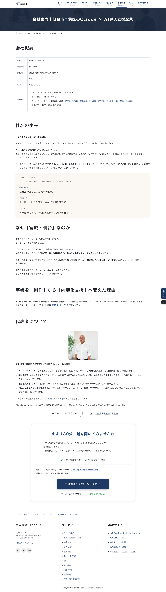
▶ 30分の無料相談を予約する (104, 413)
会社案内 (67, 565)
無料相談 (164, 293)
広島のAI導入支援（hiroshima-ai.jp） (126, 533)
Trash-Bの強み (70, 556)
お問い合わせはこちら (24, 543)
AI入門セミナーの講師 (55, 399)
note (29, 550)
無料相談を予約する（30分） (83, 484)
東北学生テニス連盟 (88, 101)
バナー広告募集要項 (72, 579)
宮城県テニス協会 (72, 101)
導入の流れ (68, 547)
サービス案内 (69, 533)
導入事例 (67, 551)
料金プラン (68, 542)
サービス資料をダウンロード (73, 494)
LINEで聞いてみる (97, 494)
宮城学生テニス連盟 (105, 101)
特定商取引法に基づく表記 (68, 514)
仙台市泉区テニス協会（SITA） (123, 551)
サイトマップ (23, 514)
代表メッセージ (59, 305)
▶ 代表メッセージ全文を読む (65, 413)
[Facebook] (18, 550)
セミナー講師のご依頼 (72, 538)
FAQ (66, 560)
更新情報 (67, 574)
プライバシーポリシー (43, 514)
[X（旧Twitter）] (23, 550)
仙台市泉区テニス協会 (123, 101)
